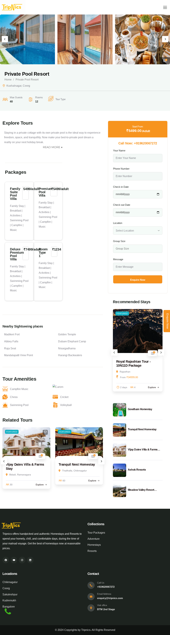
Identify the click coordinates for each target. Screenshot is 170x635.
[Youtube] (14, 560)
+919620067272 (145, 143)
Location (117, 223)
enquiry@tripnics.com (110, 598)
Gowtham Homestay (140, 409)
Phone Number (121, 168)
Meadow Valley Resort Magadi (141, 490)
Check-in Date (121, 186)
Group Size (119, 241)
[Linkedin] (30, 560)
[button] (165, 39)
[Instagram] (22, 560)
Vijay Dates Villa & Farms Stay (143, 449)
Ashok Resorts (137, 469)
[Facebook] (5, 560)
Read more (51, 147)
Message (118, 259)
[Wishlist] (45, 432)
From (123, 377)
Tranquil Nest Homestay (77, 464)
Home (8, 79)
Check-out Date (121, 204)
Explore (40, 484)
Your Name (119, 150)
